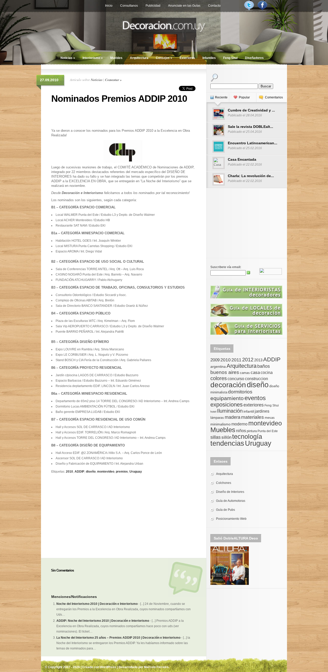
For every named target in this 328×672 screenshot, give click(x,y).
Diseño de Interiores (230, 492)
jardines (262, 411)
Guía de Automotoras (230, 501)
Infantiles (209, 58)
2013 (258, 360)
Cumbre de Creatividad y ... (251, 110)
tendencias (227, 443)
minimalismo (220, 424)
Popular (244, 97)
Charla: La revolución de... (251, 176)
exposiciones (226, 404)
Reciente (221, 97)
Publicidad (153, 5)
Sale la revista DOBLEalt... (250, 127)
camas (245, 373)
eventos (255, 397)
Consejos (164, 58)
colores (218, 378)
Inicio (108, 5)
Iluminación (230, 411)
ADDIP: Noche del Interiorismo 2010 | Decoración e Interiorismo (102, 621)
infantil (248, 411)
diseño (91, 471)
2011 (236, 359)
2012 (247, 359)
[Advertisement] (123, 115)
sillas (215, 437)
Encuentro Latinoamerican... (252, 143)
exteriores (253, 405)
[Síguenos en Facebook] (262, 10)
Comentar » (113, 79)
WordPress (108, 667)
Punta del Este (268, 431)
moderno (239, 424)
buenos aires (224, 372)
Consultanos (129, 5)
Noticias (67, 58)
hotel (213, 411)
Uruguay (135, 471)
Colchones (223, 483)
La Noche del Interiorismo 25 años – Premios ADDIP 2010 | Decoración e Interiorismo (118, 637)
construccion (256, 378)
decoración (228, 385)
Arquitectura (139, 58)
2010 (69, 471)
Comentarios (274, 97)
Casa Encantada (242, 159)
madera (232, 417)
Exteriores (187, 58)
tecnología (247, 436)
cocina (267, 372)
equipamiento (227, 398)
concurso (236, 378)
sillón (226, 437)
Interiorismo (93, 58)
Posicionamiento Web (231, 519)
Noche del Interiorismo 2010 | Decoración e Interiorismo (97, 604)
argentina (218, 366)
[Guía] (246, 297)
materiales (252, 417)
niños (241, 430)
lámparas (217, 418)
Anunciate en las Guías (184, 5)
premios (122, 471)
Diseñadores (254, 58)
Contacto (214, 5)
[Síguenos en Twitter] (249, 10)
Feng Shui (230, 58)
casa (255, 372)
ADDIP (79, 471)
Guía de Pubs (225, 510)
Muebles (116, 58)
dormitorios (240, 391)
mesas (270, 418)
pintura (252, 431)
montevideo (105, 471)
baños (263, 366)
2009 (215, 359)
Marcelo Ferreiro (156, 667)
